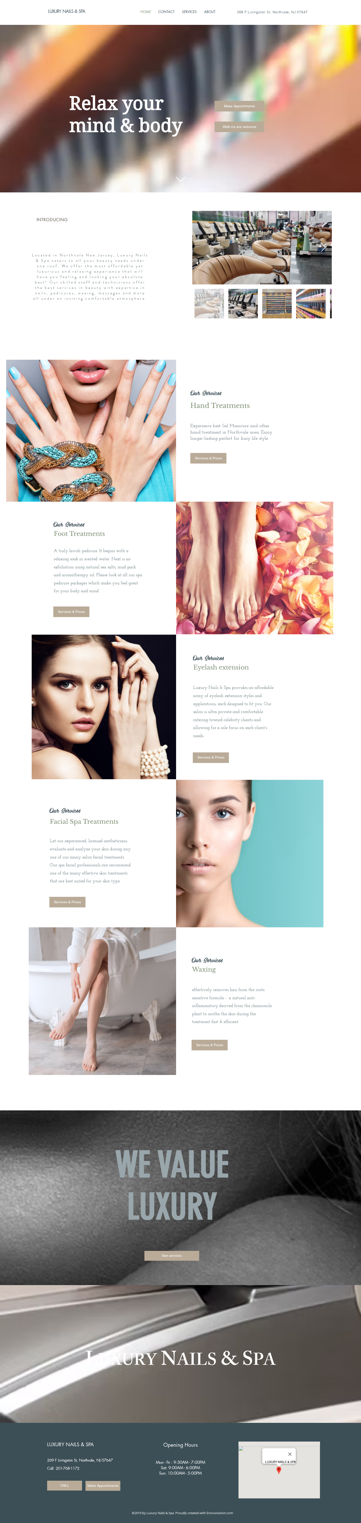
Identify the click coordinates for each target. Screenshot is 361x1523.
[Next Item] (323, 247)
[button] (239, 127)
